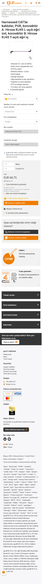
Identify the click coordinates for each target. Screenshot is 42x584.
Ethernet (12, 13)
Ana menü (6, 9)
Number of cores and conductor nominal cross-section (19, 105)
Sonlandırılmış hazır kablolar (10, 11)
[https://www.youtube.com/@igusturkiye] (9, 439)
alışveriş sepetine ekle (15, 203)
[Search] (26, 3)
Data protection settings (28, 462)
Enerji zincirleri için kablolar (21, 9)
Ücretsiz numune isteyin (15, 238)
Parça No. (7, 94)
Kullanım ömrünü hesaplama (17, 232)
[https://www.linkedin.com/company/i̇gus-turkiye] (5, 439)
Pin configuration (10, 117)
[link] (21, 233)
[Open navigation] (3, 3)
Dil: (9, 444)
